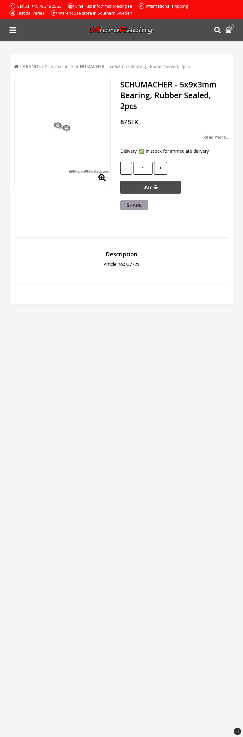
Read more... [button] (216, 137)
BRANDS (31, 66)
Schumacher (57, 66)
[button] (229, 30)
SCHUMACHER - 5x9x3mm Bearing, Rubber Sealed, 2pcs (132, 66)
